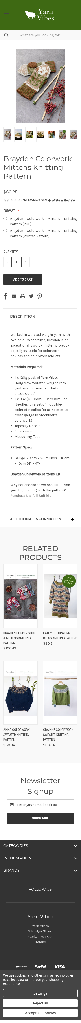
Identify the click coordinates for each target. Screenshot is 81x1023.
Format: (9, 211)
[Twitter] (31, 296)
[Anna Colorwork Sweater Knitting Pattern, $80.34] (20, 693)
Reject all (40, 1003)
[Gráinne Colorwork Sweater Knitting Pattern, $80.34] (60, 693)
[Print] (22, 296)
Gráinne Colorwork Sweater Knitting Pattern (58, 735)
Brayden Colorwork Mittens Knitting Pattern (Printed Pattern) (43, 233)
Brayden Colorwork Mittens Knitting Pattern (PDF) (43, 221)
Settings (40, 993)
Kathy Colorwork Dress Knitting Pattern (60, 635)
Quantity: (10, 252)
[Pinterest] (39, 296)
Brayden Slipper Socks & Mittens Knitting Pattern (20, 638)
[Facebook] (5, 296)
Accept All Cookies (40, 1012)
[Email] (14, 296)
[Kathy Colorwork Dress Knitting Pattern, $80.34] (60, 596)
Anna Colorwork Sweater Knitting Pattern (16, 735)
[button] (61, 200)
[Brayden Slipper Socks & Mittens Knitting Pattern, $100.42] (20, 596)
